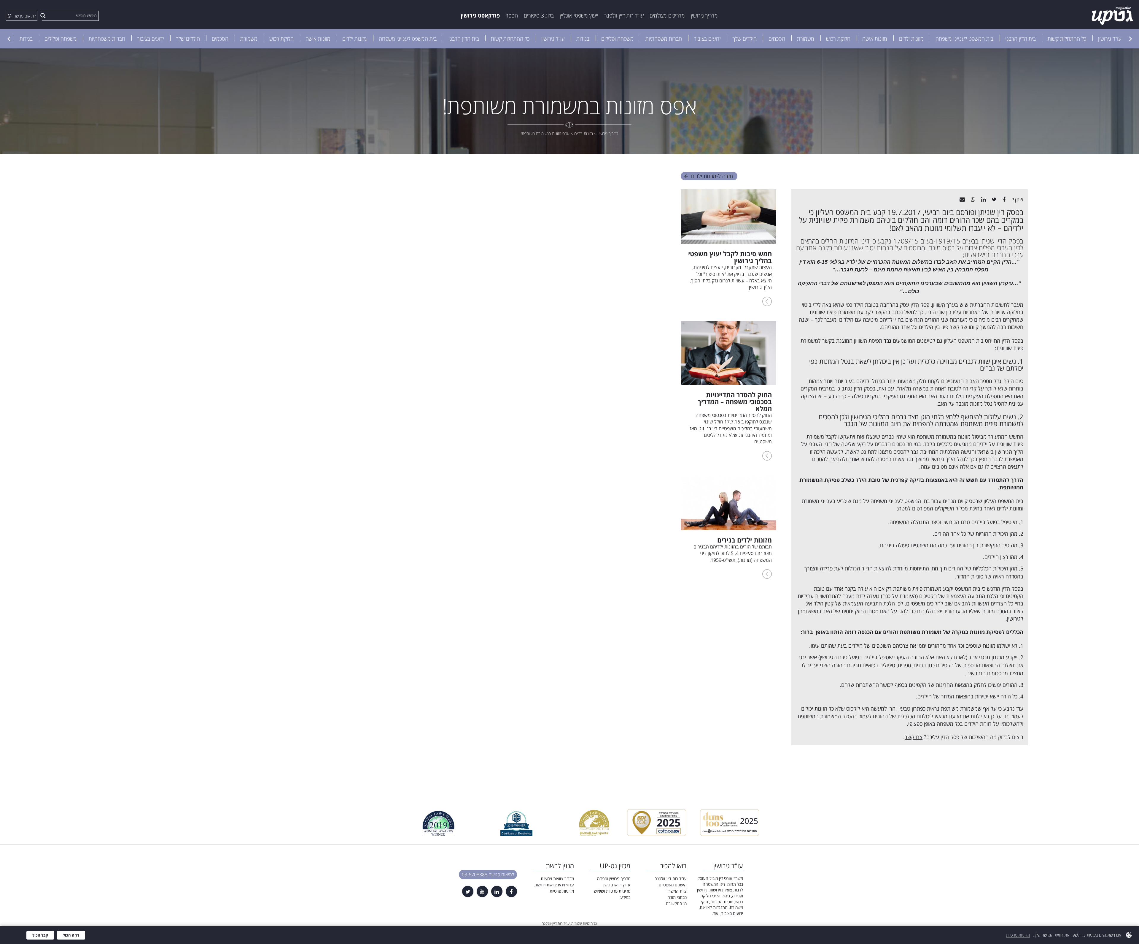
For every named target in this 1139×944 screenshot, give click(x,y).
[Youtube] (482, 891)
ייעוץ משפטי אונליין (579, 15)
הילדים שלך (745, 38)
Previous (1130, 38)
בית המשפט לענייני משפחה (964, 38)
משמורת (805, 38)
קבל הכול (40, 935)
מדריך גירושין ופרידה (613, 878)
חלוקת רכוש (838, 38)
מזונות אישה (874, 38)
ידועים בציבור (707, 38)
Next (8, 38)
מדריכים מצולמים (667, 15)
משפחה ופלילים (617, 38)
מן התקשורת (676, 903)
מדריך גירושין (704, 15)
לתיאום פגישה (24, 16)
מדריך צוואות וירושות (557, 878)
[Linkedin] (497, 891)
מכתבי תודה (677, 897)
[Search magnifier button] (43, 16)
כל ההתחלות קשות (1067, 38)
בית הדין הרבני (1020, 38)
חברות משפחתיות (663, 38)
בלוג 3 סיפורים (539, 15)
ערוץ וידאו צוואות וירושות (554, 885)
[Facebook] (511, 891)
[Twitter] (468, 891)
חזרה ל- (712, 176)
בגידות (582, 38)
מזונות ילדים (911, 38)
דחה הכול (71, 935)
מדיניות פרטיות (562, 891)
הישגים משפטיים (673, 885)
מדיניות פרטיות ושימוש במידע (612, 894)
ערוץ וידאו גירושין (616, 885)
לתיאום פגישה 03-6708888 (488, 874)
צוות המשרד (676, 891)
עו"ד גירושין (1109, 38)
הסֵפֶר (512, 15)
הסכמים (777, 38)
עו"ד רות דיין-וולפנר (624, 15)
